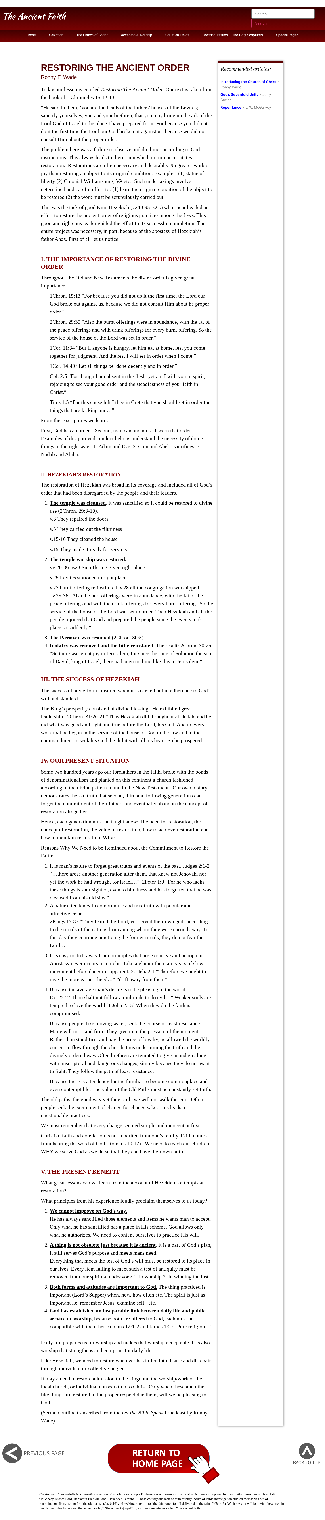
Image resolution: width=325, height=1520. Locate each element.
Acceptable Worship (136, 35)
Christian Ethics (177, 35)
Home (31, 35)
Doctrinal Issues (215, 35)
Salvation (56, 35)
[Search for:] (283, 14)
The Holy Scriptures (248, 35)
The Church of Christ (92, 35)
